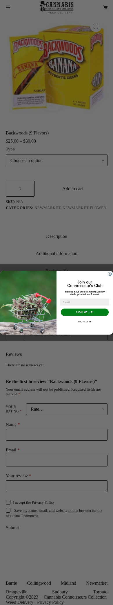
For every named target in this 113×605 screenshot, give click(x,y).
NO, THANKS (85, 322)
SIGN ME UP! (85, 312)
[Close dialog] (110, 274)
